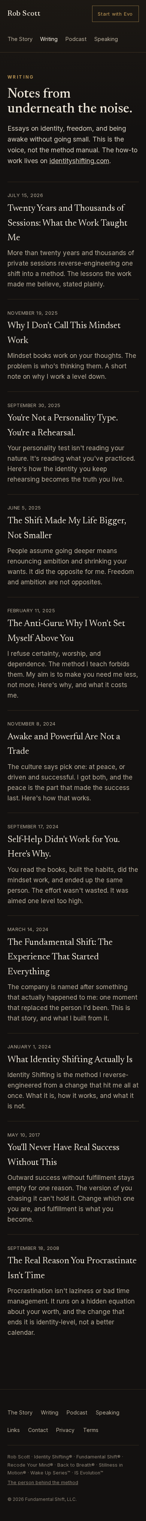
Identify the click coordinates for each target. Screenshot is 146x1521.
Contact (38, 1430)
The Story (20, 39)
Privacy (65, 1430)
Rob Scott (24, 14)
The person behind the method (42, 1482)
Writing (49, 39)
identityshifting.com (79, 161)
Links (13, 1430)
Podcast (76, 39)
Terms (90, 1430)
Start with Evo (115, 14)
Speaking (106, 39)
